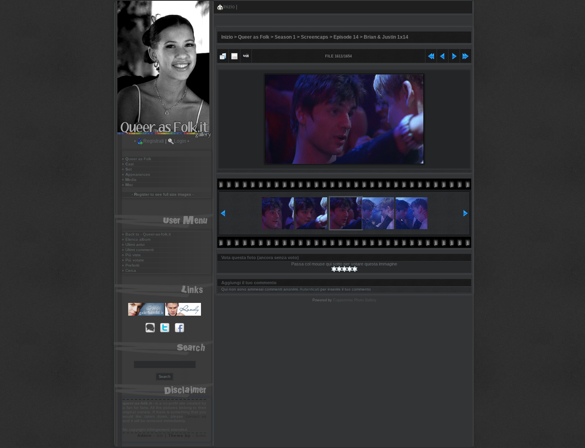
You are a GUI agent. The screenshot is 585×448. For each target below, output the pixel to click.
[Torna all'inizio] (431, 55)
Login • (181, 141)
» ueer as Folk (136, 159)
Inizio (229, 7)
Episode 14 (346, 37)
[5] (354, 269)
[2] (339, 269)
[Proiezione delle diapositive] (246, 55)
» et (127, 169)
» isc (127, 185)
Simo (200, 435)
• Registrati (149, 141)
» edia (129, 179)
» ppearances (136, 174)
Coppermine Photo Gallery (354, 300)
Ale (160, 435)
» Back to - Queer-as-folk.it (146, 234)
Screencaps (314, 37)
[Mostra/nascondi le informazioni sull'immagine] (234, 55)
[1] (334, 269)
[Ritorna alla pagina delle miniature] (222, 55)
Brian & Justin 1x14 (386, 37)
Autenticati (309, 289)
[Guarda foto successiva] (454, 55)
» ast (128, 164)
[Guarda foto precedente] (442, 55)
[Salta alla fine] (465, 55)
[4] (349, 269)
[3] (344, 269)
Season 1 (285, 37)
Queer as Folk (253, 37)
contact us (196, 416)
